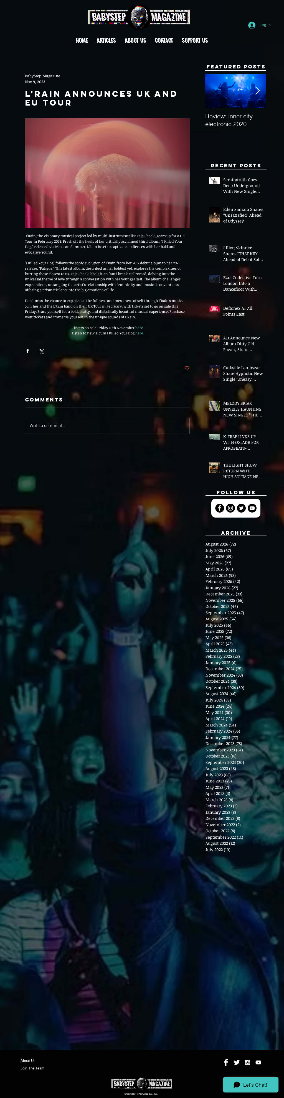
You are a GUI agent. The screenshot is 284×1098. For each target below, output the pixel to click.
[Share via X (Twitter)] (41, 351)
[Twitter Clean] (236, 1062)
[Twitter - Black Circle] (241, 508)
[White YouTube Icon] (258, 1062)
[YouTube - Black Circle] (252, 508)
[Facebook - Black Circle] (219, 508)
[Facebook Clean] (225, 1062)
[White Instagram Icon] (247, 1062)
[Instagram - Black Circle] (230, 508)
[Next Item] (257, 91)
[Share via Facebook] (27, 351)
